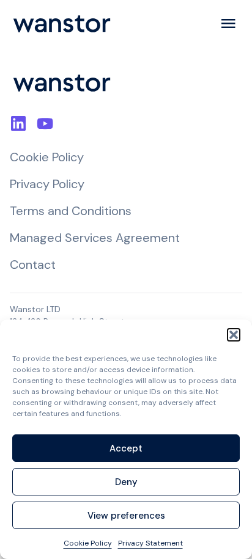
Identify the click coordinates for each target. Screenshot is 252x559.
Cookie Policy (88, 543)
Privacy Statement (150, 543)
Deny (126, 482)
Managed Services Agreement (95, 238)
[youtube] (44, 124)
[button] (234, 335)
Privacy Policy (47, 184)
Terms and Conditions (71, 211)
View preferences (126, 516)
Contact (33, 264)
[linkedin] (17, 124)
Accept (126, 448)
